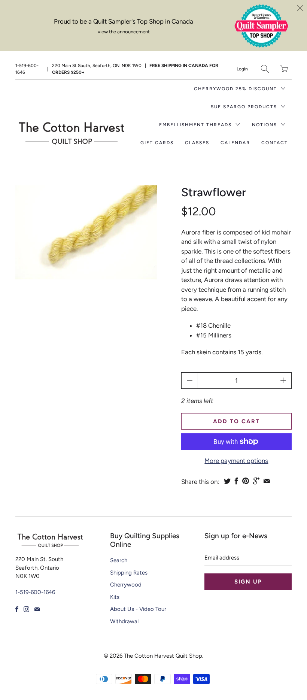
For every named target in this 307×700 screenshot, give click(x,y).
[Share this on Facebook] (236, 481)
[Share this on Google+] (256, 481)
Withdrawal (124, 621)
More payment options (236, 460)
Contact (274, 142)
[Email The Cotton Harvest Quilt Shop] (37, 609)
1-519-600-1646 (27, 69)
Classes (197, 142)
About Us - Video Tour (138, 609)
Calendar (235, 142)
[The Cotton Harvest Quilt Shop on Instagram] (26, 609)
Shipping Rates (129, 572)
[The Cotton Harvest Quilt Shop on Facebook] (16, 609)
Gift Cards (157, 142)
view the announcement (124, 31)
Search (118, 560)
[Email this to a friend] (266, 481)
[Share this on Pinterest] (245, 481)
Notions (265, 124)
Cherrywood (126, 584)
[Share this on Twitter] (227, 481)
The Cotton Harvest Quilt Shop (163, 655)
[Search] (265, 68)
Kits (114, 597)
